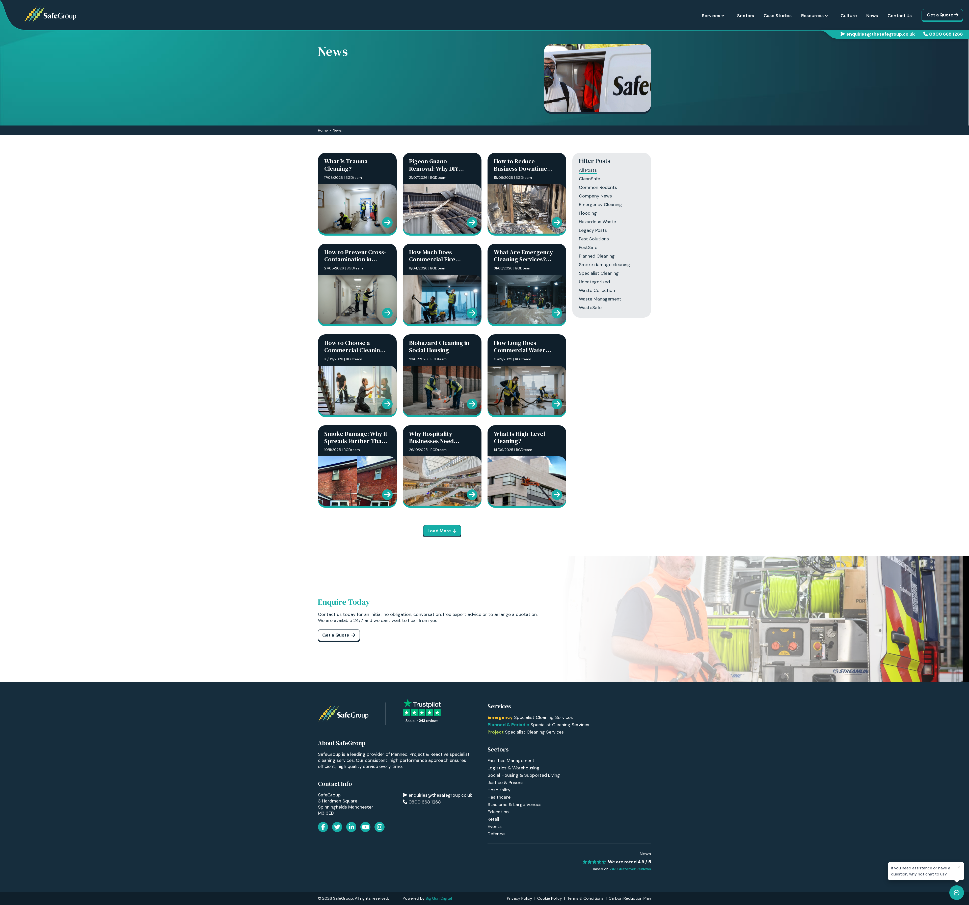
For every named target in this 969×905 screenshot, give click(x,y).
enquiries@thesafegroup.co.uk (880, 34)
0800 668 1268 (946, 34)
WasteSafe (590, 308)
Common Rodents (598, 187)
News (872, 16)
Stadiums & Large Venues (515, 804)
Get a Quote (940, 15)
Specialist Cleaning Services (530, 717)
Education (498, 812)
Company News (595, 196)
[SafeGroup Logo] (50, 14)
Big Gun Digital (439, 898)
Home (323, 130)
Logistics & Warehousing (514, 768)
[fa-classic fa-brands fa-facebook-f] (323, 827)
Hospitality (499, 790)
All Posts (588, 170)
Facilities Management (511, 761)
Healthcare (499, 797)
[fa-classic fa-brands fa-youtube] (365, 827)
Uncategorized (594, 282)
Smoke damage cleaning (604, 265)
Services (711, 16)
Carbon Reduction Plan (630, 898)
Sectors (745, 16)
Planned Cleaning (597, 256)
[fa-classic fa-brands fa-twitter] (337, 827)
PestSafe (588, 247)
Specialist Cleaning (599, 273)
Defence (496, 834)
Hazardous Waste (597, 222)
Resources (812, 16)
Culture (849, 16)
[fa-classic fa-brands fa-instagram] (379, 827)
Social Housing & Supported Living (524, 775)
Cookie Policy (549, 898)
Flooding (588, 213)
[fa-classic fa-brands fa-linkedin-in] (351, 827)
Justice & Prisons (506, 783)
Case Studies (778, 16)
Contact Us (899, 16)
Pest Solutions (594, 239)
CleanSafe (589, 179)
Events (495, 826)
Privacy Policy (519, 898)
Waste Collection (597, 290)
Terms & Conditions (585, 898)
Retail (493, 819)
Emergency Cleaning (600, 205)
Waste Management (600, 299)
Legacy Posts (593, 230)
